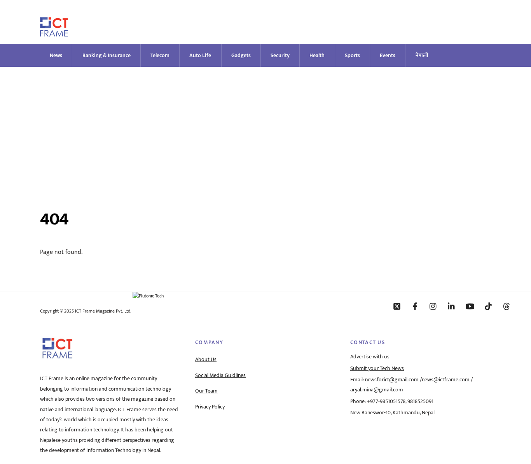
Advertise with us (370, 356)
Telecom (159, 55)
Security (280, 55)
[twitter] (397, 306)
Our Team (206, 391)
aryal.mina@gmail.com (376, 389)
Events (387, 55)
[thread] (506, 306)
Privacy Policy (210, 407)
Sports (352, 55)
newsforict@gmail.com (392, 379)
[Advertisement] (265, 125)
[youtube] (470, 306)
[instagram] (433, 306)
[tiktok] (488, 306)
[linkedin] (451, 306)
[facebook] (415, 306)
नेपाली (422, 55)
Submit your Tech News (377, 368)
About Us (206, 359)
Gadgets (241, 55)
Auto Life (200, 55)
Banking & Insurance (106, 55)
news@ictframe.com (446, 379)
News (56, 55)
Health (317, 55)
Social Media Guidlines (220, 375)
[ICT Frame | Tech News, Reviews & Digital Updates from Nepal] (54, 33)
